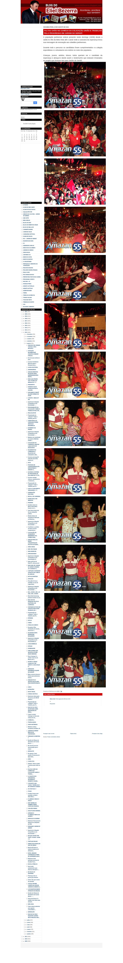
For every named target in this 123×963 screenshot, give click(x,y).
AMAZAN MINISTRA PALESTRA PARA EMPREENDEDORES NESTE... (33, 374)
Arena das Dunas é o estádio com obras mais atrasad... (34, 900)
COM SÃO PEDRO (32, 808)
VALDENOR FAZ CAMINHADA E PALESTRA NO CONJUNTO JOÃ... (32, 452)
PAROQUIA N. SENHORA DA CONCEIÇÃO (30, 264)
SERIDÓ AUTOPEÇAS (28, 286)
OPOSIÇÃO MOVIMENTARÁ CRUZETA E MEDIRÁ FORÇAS (33, 353)
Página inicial (73, 733)
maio (28, 924)
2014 (26, 327)
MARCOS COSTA (27, 257)
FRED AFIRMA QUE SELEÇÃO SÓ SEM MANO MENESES (33, 652)
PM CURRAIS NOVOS (28, 274)
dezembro (30, 334)
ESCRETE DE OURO (28, 240)
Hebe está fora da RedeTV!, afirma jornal (33, 562)
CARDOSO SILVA (27, 231)
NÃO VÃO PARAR (32, 549)
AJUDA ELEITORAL (33, 367)
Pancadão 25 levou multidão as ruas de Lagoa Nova (33, 582)
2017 (26, 320)
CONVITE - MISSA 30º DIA (33, 398)
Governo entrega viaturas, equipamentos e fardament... (34, 479)
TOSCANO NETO (27, 299)
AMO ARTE (26, 218)
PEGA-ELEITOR (32, 412)
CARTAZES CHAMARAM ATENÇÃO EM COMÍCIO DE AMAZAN (34, 572)
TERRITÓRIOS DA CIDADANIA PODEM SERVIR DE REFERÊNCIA (33, 423)
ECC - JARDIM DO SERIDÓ (30, 238)
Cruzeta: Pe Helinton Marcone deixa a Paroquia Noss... (33, 363)
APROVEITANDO (32, 553)
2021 (26, 311)
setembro (29, 341)
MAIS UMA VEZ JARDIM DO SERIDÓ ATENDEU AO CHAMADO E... (34, 567)
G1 (24, 243)
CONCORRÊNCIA (32, 643)
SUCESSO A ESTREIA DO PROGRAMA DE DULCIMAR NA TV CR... (34, 473)
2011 (26, 936)
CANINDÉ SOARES (28, 229)
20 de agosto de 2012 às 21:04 (63, 698)
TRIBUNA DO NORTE (28, 302)
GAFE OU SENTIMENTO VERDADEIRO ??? (34, 489)
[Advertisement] (31, 56)
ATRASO (30, 646)
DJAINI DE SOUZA (27, 236)
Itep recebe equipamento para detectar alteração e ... (33, 868)
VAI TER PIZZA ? (32, 788)
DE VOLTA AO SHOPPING (31, 872)
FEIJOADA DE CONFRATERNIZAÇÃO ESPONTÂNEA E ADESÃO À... (33, 467)
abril (28, 927)
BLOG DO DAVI (27, 222)
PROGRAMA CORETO (28, 279)
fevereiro (29, 931)
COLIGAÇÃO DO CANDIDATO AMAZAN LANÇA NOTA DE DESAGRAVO (33, 445)
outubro (29, 338)
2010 (26, 938)
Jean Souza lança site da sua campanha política (33, 512)
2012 (26, 332)
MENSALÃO (31, 751)
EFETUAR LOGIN (25, 88)
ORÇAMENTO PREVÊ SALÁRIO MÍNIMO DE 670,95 (33, 394)
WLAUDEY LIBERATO (28, 306)
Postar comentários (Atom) (53, 736)
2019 (26, 316)
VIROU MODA (31, 546)
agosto (29, 343)
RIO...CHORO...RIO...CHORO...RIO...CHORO (34, 592)
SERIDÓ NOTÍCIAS (28, 288)
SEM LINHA (31, 904)
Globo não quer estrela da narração (34, 880)
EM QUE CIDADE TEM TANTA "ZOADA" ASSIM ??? (34, 837)
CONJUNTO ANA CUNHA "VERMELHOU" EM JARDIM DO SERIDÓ (34, 785)
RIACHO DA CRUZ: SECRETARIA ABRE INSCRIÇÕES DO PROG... (33, 710)
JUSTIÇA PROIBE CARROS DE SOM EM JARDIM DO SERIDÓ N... (34, 885)
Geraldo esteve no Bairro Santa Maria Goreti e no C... (32, 506)
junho (28, 922)
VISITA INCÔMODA (32, 724)
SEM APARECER (32, 551)
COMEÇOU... (31, 720)
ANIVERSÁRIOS (32, 369)
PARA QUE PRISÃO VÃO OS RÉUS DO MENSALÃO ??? (33, 380)
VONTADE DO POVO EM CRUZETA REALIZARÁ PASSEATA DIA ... (34, 608)
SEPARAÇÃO (31, 911)
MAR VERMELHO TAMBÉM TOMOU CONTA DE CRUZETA (33, 804)
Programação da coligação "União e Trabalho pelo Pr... (32, 417)
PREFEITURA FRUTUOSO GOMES (31, 276)
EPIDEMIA (30, 618)
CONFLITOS (31, 761)
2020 (26, 314)
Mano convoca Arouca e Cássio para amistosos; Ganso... (34, 676)
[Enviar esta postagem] (61, 691)
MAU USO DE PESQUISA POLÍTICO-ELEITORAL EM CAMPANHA (33, 602)
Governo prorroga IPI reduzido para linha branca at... (33, 459)
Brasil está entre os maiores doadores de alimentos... (33, 849)
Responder (52, 703)
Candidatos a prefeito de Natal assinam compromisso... (33, 528)
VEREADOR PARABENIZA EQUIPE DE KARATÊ (33, 670)
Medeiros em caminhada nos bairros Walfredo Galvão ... (34, 439)
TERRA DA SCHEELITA (29, 295)
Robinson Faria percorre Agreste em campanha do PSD (34, 822)
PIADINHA (30, 502)
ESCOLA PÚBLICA (32, 864)
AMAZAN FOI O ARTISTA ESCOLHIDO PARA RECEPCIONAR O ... (34, 682)
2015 (26, 325)
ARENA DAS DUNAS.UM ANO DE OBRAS (34, 844)
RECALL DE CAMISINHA (34, 496)
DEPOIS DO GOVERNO (34, 818)
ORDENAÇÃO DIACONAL (31, 493)
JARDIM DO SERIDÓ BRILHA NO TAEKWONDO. (33, 732)
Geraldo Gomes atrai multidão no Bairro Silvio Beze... (33, 795)
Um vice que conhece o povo (34, 358)
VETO (29, 462)
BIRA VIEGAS (26, 220)
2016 (26, 323)
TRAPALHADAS (32, 722)
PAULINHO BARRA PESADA (30, 270)
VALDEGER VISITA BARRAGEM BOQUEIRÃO (32, 634)
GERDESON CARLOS (28, 245)
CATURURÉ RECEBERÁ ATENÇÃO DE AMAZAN (34, 890)
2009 (26, 941)
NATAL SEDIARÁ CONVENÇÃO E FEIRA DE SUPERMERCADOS (33, 855)
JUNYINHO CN (26, 254)
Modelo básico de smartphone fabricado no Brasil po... (33, 517)
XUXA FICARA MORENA (34, 810)
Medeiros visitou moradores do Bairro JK (34, 727)
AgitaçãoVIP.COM (27, 211)
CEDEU (30, 622)
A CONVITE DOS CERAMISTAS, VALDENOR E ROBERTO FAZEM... (33, 779)
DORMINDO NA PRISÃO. (32, 428)
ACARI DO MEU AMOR (29, 207)
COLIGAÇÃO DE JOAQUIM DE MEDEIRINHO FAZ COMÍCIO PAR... (32, 535)
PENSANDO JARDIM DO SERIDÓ (34, 827)
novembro (30, 336)
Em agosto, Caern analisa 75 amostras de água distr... (33, 755)
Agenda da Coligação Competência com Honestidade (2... (33, 557)
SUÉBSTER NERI (27, 290)
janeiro (29, 933)
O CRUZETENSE (27, 261)
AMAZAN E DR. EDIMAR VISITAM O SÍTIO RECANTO (34, 347)
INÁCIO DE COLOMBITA (29, 247)
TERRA (25, 292)
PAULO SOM (26, 272)
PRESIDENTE (31, 384)
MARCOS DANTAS (27, 259)
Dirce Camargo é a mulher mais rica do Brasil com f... (33, 658)
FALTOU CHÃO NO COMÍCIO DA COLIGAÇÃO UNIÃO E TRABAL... (33, 772)
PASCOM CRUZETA (28, 267)
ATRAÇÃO (30, 578)
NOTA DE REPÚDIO (33, 576)
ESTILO (30, 620)
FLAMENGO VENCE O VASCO (33, 799)
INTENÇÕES (31, 689)
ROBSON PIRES (27, 283)
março (29, 929)
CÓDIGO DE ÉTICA (33, 693)
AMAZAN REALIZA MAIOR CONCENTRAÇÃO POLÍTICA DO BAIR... (33, 542)
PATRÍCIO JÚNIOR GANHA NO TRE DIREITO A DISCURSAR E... (34, 664)
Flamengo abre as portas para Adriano (33, 876)
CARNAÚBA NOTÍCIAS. (29, 234)
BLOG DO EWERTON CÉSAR (30, 224)
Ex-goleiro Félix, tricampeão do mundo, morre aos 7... (33, 629)
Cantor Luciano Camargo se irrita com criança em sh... (33, 716)
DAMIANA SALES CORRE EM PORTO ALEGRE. (33, 388)
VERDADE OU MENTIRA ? (34, 737)
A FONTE (25, 204)
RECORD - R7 (26, 281)
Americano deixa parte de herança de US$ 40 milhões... (33, 698)
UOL (24, 304)
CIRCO (29, 687)
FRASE (30, 791)
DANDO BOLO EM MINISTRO (32, 499)
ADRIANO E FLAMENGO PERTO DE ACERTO (34, 814)
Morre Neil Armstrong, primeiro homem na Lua (34, 596)
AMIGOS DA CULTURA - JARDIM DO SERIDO (31, 214)
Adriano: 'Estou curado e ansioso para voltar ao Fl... (34, 765)
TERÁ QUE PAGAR (32, 841)
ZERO (29, 759)
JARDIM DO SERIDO (28, 250)
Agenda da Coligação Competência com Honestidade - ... (33, 403)
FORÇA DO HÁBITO (33, 625)
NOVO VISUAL (31, 691)
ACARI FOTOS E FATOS (29, 209)
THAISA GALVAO (27, 297)
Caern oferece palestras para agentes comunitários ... (34, 908)
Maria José (52, 698)
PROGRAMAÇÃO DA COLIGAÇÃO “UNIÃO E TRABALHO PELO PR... (34, 409)
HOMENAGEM (31, 648)
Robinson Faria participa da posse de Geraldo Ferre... (33, 860)
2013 (26, 330)
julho (28, 920)
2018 (26, 318)
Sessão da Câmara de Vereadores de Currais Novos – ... (33, 742)
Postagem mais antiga (97, 733)
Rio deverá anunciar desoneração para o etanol (33, 747)
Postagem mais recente (48, 733)
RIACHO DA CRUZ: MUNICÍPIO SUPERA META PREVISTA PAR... (33, 916)
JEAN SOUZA (26, 252)
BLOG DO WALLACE (28, 227)
